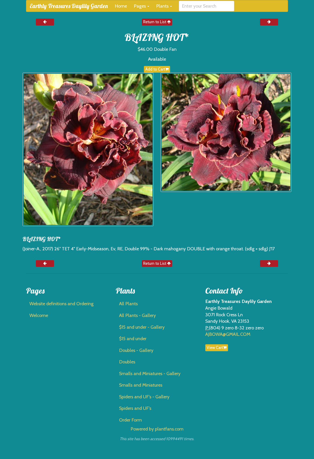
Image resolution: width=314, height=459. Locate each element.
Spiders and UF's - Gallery (144, 396)
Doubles (127, 362)
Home (121, 6)
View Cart (215, 347)
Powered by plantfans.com (157, 429)
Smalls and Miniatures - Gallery (149, 373)
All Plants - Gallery (137, 315)
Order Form (130, 420)
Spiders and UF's (135, 408)
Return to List (155, 22)
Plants (163, 6)
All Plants (128, 303)
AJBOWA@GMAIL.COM (227, 334)
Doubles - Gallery (136, 350)
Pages (140, 6)
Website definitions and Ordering (61, 303)
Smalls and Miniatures (140, 385)
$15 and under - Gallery (142, 327)
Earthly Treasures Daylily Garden (69, 5)
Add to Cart (155, 69)
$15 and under (132, 338)
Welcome (38, 315)
